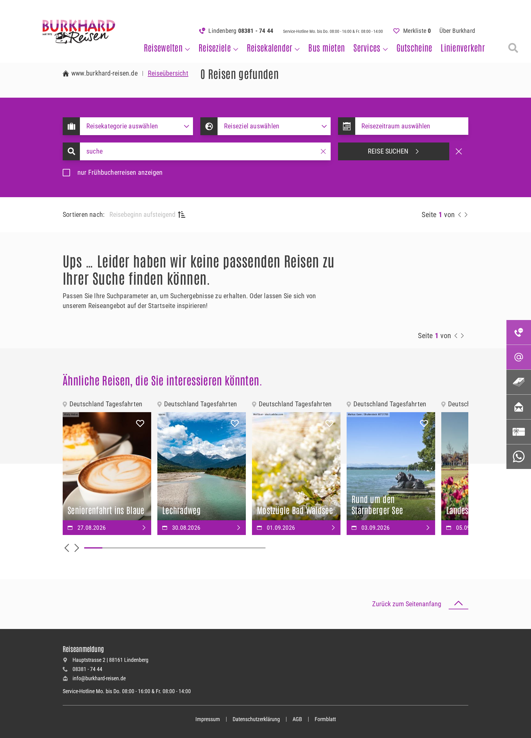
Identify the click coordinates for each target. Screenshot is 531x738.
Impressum (207, 719)
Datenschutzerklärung (256, 719)
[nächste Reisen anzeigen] (465, 214)
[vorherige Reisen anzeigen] (459, 214)
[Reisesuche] (513, 48)
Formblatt (325, 719)
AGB (297, 719)
